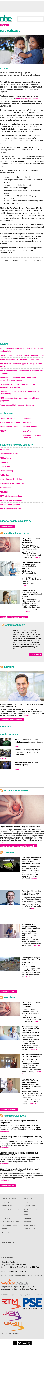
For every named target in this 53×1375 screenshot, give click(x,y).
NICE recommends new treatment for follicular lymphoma (19, 399)
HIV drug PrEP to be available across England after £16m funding (21, 392)
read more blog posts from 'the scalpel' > (18, 846)
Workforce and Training (9, 454)
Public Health (5, 475)
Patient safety (6, 462)
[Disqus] (22, 302)
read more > (36, 654)
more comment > (8, 991)
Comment (38, 261)
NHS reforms (5, 458)
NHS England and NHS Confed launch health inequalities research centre (18, 379)
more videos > (7, 527)
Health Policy (5, 450)
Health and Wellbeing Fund (26, 98)
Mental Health (5, 488)
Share (26, 261)
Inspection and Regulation (11, 479)
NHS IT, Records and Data (11, 509)
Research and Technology (11, 500)
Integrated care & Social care (12, 483)
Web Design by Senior (10, 1333)
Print (6, 261)
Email (15, 261)
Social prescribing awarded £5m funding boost (19, 360)
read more (4, 1132)
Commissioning (6, 471)
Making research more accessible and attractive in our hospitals (21, 349)
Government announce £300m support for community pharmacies (17, 385)
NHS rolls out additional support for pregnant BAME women (21, 365)
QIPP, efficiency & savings (11, 496)
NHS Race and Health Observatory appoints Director (22, 355)
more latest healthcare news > (14, 617)
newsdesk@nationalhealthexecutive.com (25, 1275)
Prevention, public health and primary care (17, 405)
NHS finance (5, 492)
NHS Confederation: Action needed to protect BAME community (22, 372)
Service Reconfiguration (10, 505)
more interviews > (8, 1109)
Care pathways (6, 466)
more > (37, 557)
